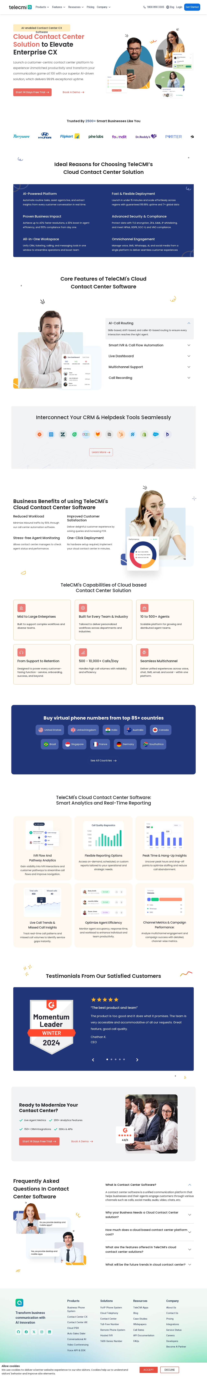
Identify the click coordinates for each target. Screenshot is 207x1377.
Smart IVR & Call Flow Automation (136, 345)
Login (179, 7)
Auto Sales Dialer (76, 1333)
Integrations (172, 1324)
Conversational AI (76, 1339)
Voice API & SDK (76, 1350)
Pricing (90, 7)
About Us (171, 1307)
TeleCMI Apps (140, 1307)
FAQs (136, 1341)
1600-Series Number (111, 1341)
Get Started (192, 7)
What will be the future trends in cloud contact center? (145, 1264)
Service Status (174, 1330)
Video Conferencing (77, 1345)
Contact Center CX (77, 1317)
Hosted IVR (106, 1335)
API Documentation (143, 1335)
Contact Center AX (77, 1322)
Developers (172, 1341)
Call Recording (120, 378)
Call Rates (138, 1330)
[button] (107, 1059)
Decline (169, 1370)
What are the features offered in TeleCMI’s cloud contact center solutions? (140, 1249)
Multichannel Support (126, 367)
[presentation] (135, 1059)
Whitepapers (140, 1324)
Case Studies (140, 1319)
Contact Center (108, 1319)
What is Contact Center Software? (130, 1185)
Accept (148, 1370)
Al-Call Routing (121, 323)
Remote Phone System (112, 1330)
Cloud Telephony (109, 1313)
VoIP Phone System (111, 1307)
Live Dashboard (121, 356)
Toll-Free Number (109, 1324)
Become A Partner (176, 1346)
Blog (135, 1313)
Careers (170, 1335)
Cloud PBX (73, 1328)
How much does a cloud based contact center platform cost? (146, 1232)
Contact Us (172, 1313)
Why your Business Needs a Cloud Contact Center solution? (141, 1214)
